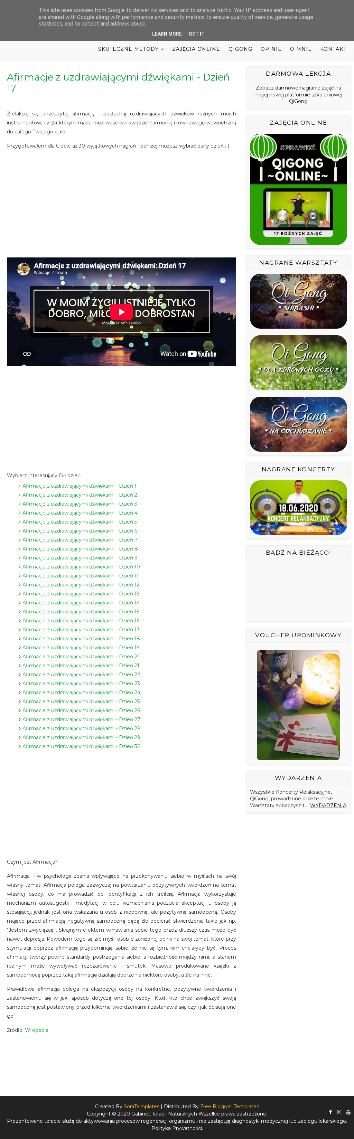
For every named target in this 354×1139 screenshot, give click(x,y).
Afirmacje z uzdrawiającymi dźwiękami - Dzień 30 (81, 746)
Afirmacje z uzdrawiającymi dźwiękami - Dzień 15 (80, 612)
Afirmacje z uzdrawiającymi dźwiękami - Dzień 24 (81, 692)
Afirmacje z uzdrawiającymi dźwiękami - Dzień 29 (81, 737)
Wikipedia (36, 1030)
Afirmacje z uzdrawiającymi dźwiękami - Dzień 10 (81, 567)
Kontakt (333, 49)
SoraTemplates (141, 1106)
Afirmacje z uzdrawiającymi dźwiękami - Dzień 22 (81, 674)
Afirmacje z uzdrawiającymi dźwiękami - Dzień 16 (80, 621)
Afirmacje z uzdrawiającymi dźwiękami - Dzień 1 (79, 486)
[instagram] (339, 1112)
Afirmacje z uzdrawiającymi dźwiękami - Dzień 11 (80, 576)
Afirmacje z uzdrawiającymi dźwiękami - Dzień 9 (80, 558)
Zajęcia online (196, 49)
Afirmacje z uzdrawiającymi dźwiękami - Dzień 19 (81, 647)
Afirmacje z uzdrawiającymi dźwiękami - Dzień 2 (79, 495)
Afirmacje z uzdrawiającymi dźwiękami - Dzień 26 (81, 710)
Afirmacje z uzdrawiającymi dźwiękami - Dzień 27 (81, 719)
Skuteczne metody (128, 49)
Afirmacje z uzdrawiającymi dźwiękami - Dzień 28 (81, 728)
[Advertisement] (121, 204)
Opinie (271, 49)
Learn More (167, 34)
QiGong (240, 49)
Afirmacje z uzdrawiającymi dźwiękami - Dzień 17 (81, 630)
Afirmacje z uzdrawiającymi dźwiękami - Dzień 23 (81, 683)
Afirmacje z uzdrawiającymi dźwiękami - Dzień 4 (80, 513)
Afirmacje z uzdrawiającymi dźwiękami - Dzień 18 (81, 639)
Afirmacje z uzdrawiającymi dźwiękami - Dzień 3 (79, 504)
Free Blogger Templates (229, 1106)
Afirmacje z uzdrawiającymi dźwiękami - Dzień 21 (80, 665)
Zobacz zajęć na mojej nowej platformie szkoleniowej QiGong (298, 94)
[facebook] (330, 1112)
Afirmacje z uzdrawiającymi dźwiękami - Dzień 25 (81, 701)
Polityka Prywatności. (177, 1128)
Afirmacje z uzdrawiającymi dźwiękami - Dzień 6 (79, 531)
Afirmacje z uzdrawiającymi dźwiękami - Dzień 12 (80, 585)
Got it (197, 34)
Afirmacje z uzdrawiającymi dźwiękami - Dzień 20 (81, 656)
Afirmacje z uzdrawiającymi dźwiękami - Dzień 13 (80, 594)
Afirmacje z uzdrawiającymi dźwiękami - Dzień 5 (79, 522)
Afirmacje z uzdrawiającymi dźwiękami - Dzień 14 (81, 603)
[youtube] (348, 1112)
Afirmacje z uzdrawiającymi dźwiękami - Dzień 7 (80, 540)
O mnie (301, 49)
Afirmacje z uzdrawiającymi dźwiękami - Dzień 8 (80, 549)
